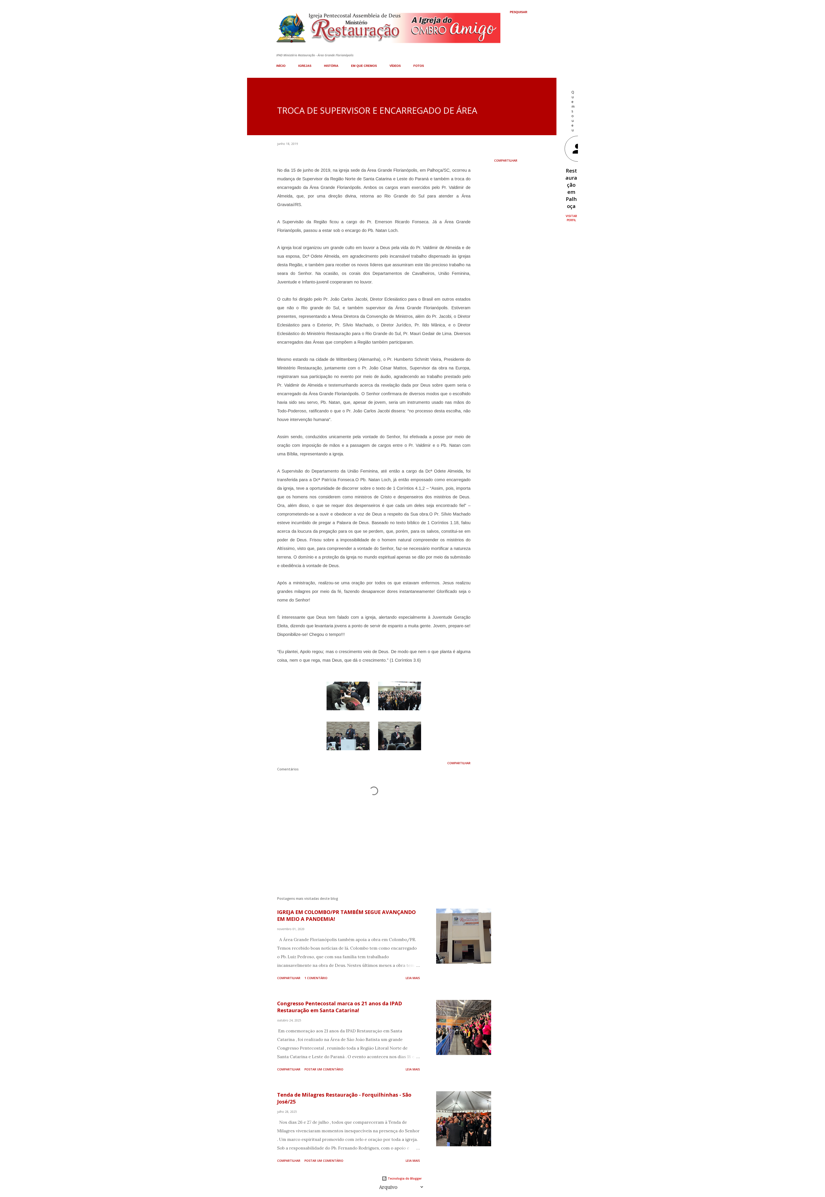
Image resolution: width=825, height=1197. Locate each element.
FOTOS (418, 65)
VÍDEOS (395, 65)
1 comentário (315, 978)
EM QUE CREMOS (364, 65)
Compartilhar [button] (505, 160)
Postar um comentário (323, 1069)
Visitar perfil (571, 218)
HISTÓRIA (331, 65)
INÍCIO (281, 65)
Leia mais (413, 978)
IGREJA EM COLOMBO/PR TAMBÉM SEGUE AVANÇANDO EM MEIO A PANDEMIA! (346, 915)
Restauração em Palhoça (571, 188)
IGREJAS (304, 65)
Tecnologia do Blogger (404, 1178)
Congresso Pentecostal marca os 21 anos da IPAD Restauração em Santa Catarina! (339, 1007)
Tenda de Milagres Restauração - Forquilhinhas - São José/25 (344, 1098)
